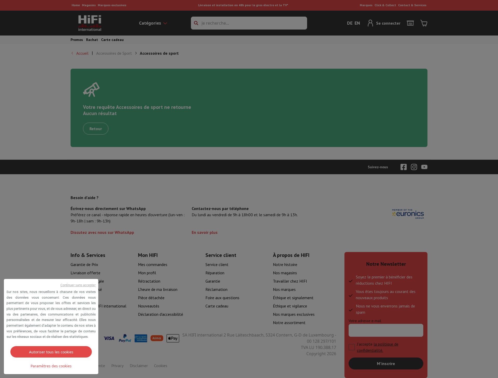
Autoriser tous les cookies (51, 351)
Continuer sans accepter (78, 285)
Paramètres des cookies (51, 365)
